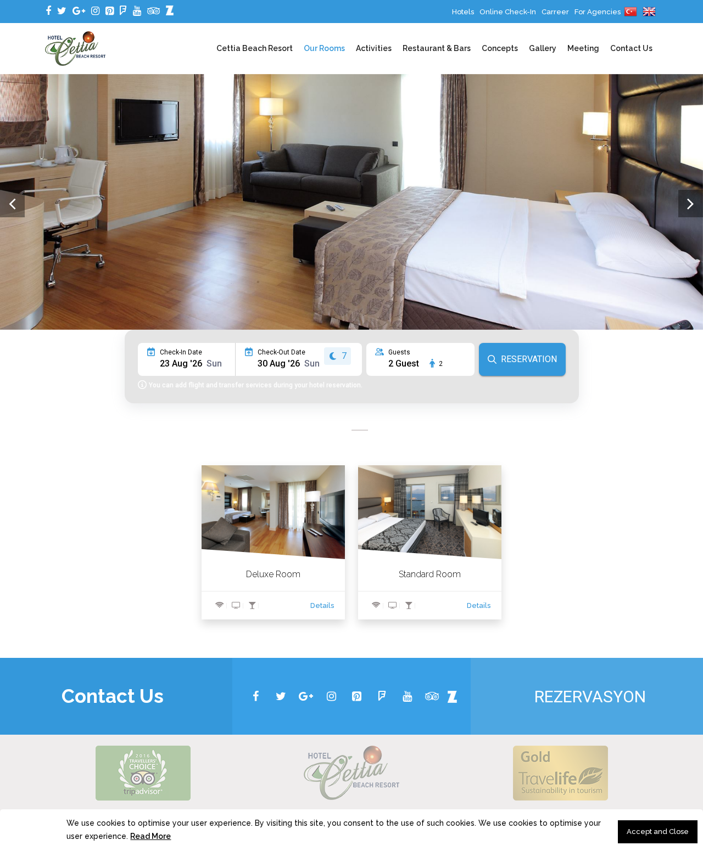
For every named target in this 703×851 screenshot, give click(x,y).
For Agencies (597, 12)
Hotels (463, 12)
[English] (649, 12)
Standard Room (430, 574)
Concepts (500, 48)
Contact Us (631, 48)
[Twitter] (62, 10)
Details (322, 605)
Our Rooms (324, 48)
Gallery (542, 48)
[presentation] (12, 203)
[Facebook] (48, 10)
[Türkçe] (630, 12)
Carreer (555, 12)
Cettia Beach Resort (254, 48)
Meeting (583, 48)
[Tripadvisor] (153, 10)
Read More (150, 836)
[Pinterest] (109, 10)
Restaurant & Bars (437, 48)
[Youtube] (137, 10)
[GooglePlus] (79, 10)
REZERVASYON (590, 696)
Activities (374, 48)
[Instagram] (95, 10)
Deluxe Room (273, 574)
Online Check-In (507, 12)
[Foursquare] (123, 10)
